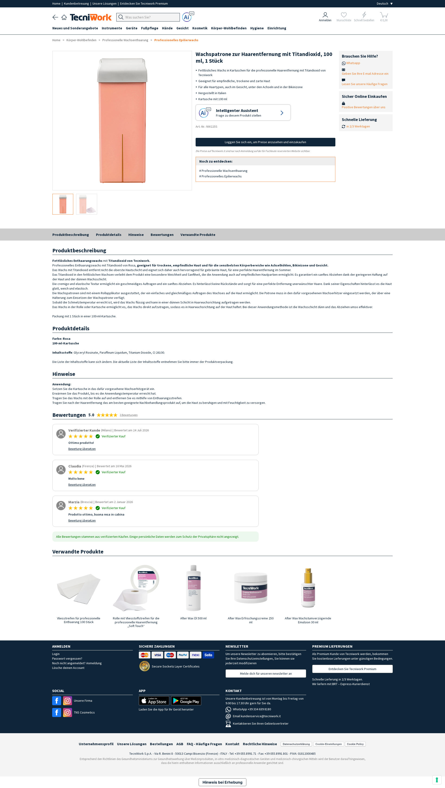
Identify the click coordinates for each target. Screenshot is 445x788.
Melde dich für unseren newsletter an (266, 673)
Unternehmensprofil (96, 744)
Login (56, 654)
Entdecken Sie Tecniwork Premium (144, 3)
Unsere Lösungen (104, 3)
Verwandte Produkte (198, 234)
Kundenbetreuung (77, 3)
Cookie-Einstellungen (328, 744)
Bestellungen (161, 744)
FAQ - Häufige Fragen (204, 744)
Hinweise (136, 234)
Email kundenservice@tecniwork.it (257, 716)
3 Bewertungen (129, 415)
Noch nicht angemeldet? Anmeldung (77, 663)
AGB (179, 744)
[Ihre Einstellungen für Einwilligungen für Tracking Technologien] (436, 780)
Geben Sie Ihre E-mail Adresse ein (365, 73)
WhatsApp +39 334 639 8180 (252, 709)
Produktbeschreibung (70, 234)
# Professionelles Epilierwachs (220, 176)
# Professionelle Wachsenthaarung (223, 171)
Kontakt (232, 744)
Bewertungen (162, 234)
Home (56, 3)
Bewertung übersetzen (82, 449)
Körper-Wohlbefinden (81, 40)
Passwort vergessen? (67, 658)
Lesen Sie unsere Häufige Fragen (365, 84)
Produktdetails (108, 234)
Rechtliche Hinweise (260, 744)
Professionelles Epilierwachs (176, 40)
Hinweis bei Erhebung (222, 782)
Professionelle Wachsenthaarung (125, 40)
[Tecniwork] (64, 17)
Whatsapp (353, 63)
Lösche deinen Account (68, 668)
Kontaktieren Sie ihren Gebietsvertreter (261, 723)
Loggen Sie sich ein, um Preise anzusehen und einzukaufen (265, 142)
